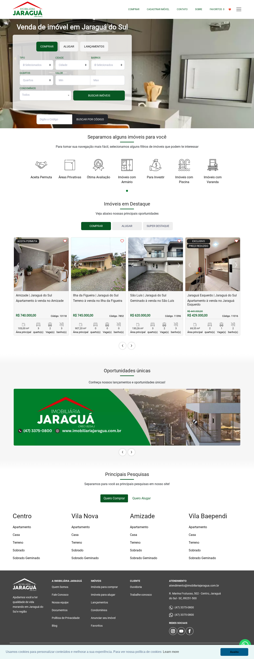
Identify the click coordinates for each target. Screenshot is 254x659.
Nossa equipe (60, 602)
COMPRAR (133, 9)
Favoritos (97, 625)
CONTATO (182, 9)
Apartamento (22, 527)
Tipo (22, 58)
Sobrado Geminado (26, 558)
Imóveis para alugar (103, 594)
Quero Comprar (114, 498)
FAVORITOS (217, 9)
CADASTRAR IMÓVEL (158, 9)
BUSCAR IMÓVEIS (99, 95)
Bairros (95, 58)
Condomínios (28, 88)
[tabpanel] (41, 167)
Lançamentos (99, 602)
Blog (54, 625)
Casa (16, 535)
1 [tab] (127, 191)
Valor (59, 73)
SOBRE (198, 9)
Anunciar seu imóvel (103, 617)
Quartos (25, 73)
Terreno (18, 542)
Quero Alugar (141, 498)
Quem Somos (60, 587)
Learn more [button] (171, 651)
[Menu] (238, 9)
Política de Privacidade (66, 617)
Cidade (59, 58)
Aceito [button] (234, 651)
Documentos (59, 610)
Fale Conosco (60, 594)
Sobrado (19, 550)
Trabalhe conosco (141, 594)
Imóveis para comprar (104, 587)
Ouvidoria (136, 587)
